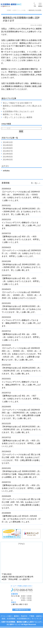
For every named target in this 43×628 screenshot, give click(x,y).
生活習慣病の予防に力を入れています (18, 112)
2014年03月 (8, 160)
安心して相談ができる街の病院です (17, 103)
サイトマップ (36, 619)
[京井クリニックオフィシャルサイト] (31, 530)
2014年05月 (8, 157)
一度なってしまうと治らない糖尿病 (17, 117)
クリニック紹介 (6, 616)
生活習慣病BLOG (23, 619)
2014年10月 (8, 142)
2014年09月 (8, 145)
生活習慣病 (11, 619)
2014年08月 (8, 148)
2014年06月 (8, 154)
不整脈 (31, 616)
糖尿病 (16, 616)
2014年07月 (8, 151)
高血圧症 (24, 616)
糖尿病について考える (12, 114)
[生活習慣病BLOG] (11, 530)
